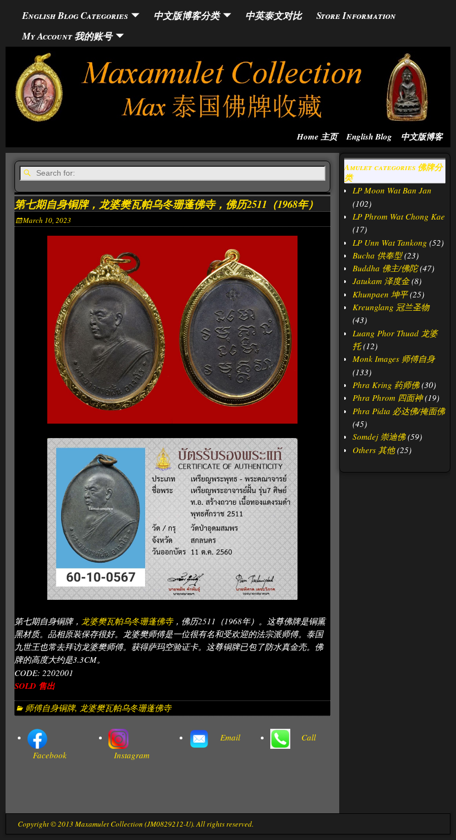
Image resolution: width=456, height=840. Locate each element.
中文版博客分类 (186, 15)
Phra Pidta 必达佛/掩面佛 (399, 410)
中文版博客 (422, 136)
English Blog (369, 136)
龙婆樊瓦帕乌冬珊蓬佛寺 (127, 621)
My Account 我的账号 (67, 35)
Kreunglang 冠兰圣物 (391, 306)
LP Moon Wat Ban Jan (392, 190)
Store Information (356, 15)
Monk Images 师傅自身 (394, 358)
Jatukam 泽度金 (381, 280)
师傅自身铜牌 (50, 707)
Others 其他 (374, 449)
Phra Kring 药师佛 (386, 384)
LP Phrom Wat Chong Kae (399, 216)
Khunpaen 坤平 (380, 294)
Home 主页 (317, 136)
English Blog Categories (75, 15)
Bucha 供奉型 (377, 255)
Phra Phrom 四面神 (388, 397)
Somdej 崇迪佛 (379, 436)
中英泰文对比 (273, 15)
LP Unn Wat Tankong (390, 242)
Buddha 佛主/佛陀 (385, 268)
